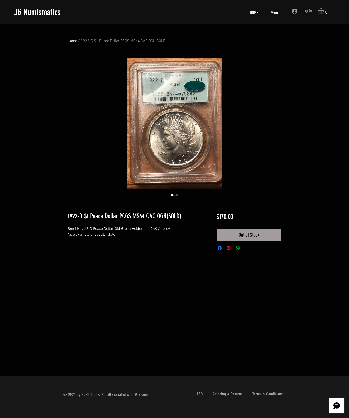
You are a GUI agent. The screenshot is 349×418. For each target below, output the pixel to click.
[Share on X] (247, 248)
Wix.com (141, 394)
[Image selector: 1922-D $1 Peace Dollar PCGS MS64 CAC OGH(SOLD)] (172, 195)
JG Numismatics (37, 12)
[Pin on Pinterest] (228, 248)
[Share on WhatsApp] (238, 248)
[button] (324, 11)
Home (72, 41)
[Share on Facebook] (219, 248)
